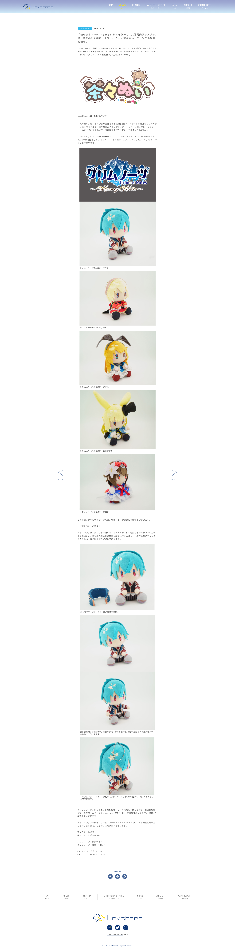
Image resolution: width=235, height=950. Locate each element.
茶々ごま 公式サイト (87, 832)
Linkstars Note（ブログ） (91, 854)
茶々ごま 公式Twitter (89, 835)
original (85, 28)
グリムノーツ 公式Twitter (91, 845)
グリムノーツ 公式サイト (90, 841)
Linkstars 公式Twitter (90, 851)
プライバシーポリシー (115, 934)
